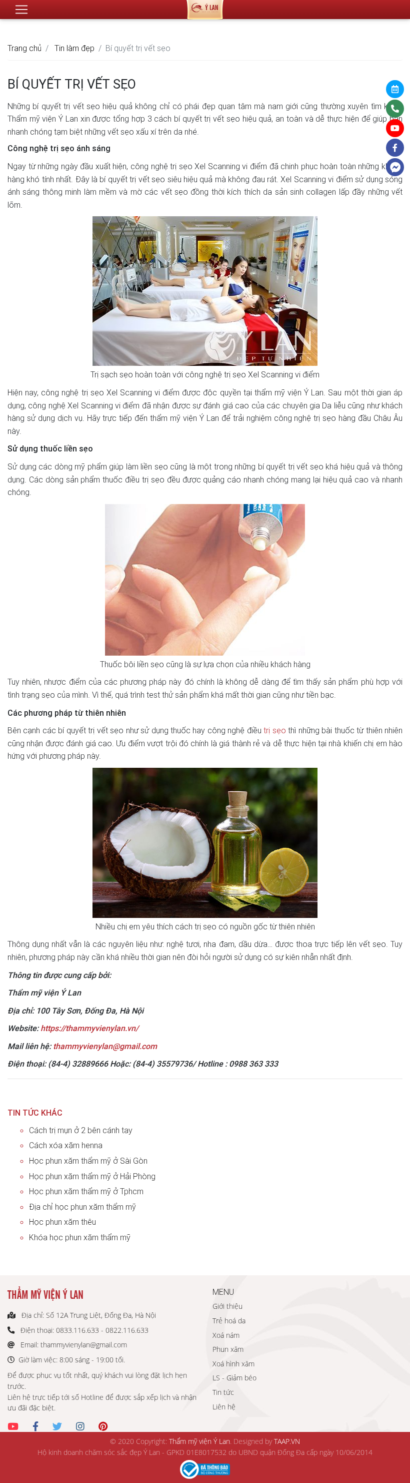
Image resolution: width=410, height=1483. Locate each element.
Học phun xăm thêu (62, 1222)
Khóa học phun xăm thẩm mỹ (79, 1237)
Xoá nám (226, 1335)
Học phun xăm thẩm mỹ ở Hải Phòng (92, 1176)
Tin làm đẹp (74, 48)
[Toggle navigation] (21, 9)
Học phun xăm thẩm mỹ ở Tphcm (86, 1191)
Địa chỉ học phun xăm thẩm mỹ (82, 1207)
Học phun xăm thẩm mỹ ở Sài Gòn (88, 1161)
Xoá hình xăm (233, 1363)
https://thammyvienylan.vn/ (89, 1028)
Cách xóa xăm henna (65, 1145)
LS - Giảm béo (234, 1377)
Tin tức (223, 1392)
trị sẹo (275, 730)
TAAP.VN (287, 1441)
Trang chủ (25, 48)
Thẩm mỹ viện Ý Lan (199, 1441)
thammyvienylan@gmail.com (105, 1046)
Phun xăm (228, 1349)
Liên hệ (224, 1406)
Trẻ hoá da (229, 1320)
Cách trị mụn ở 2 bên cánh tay (80, 1130)
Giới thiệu (227, 1306)
